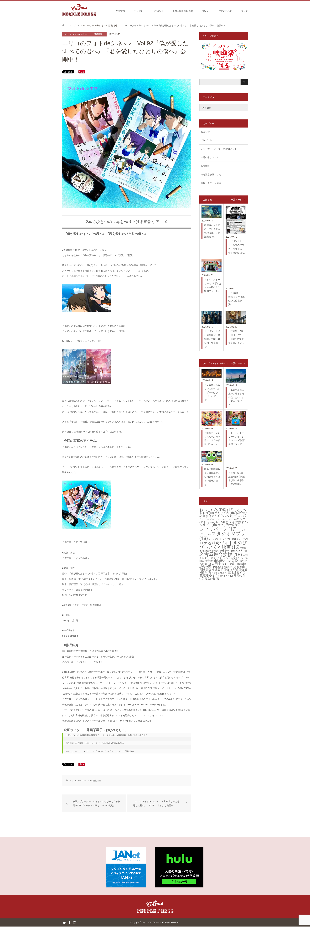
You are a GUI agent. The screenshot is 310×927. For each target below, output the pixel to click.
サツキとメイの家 (232, 522)
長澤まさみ (226, 575)
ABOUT (205, 10)
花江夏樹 (209, 575)
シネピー (208, 525)
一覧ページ (236, 199)
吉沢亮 (241, 551)
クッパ (210, 522)
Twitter (64, 922)
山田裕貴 (206, 561)
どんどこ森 (224, 513)
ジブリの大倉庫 (230, 525)
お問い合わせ (225, 10)
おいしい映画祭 (216, 509)
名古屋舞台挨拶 (220, 554)
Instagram (74, 922)
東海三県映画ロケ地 (182, 10)
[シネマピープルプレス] (79, 10)
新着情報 (120, 10)
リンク (244, 10)
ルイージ (242, 539)
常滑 (237, 561)
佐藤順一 (226, 551)
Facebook (69, 922)
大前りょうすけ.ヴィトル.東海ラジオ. (228, 558)
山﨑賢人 (222, 561)
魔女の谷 (212, 578)
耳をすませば (219, 572)
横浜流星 (220, 569)
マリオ (213, 539)
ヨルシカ (227, 539)
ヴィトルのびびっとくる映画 (223, 545)
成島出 (222, 566)
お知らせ (158, 10)
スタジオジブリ (222, 535)
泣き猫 (236, 569)
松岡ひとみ (233, 567)
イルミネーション (226, 519)
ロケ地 (209, 542)
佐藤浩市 (211, 550)
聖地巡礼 (236, 572)
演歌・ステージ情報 (211, 182)
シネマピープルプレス (151, 922)
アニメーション (222, 516)
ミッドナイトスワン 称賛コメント (219, 148)
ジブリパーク (218, 529)
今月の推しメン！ (210, 157)
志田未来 (221, 564)
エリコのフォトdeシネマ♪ (76, 34)
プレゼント (139, 10)
